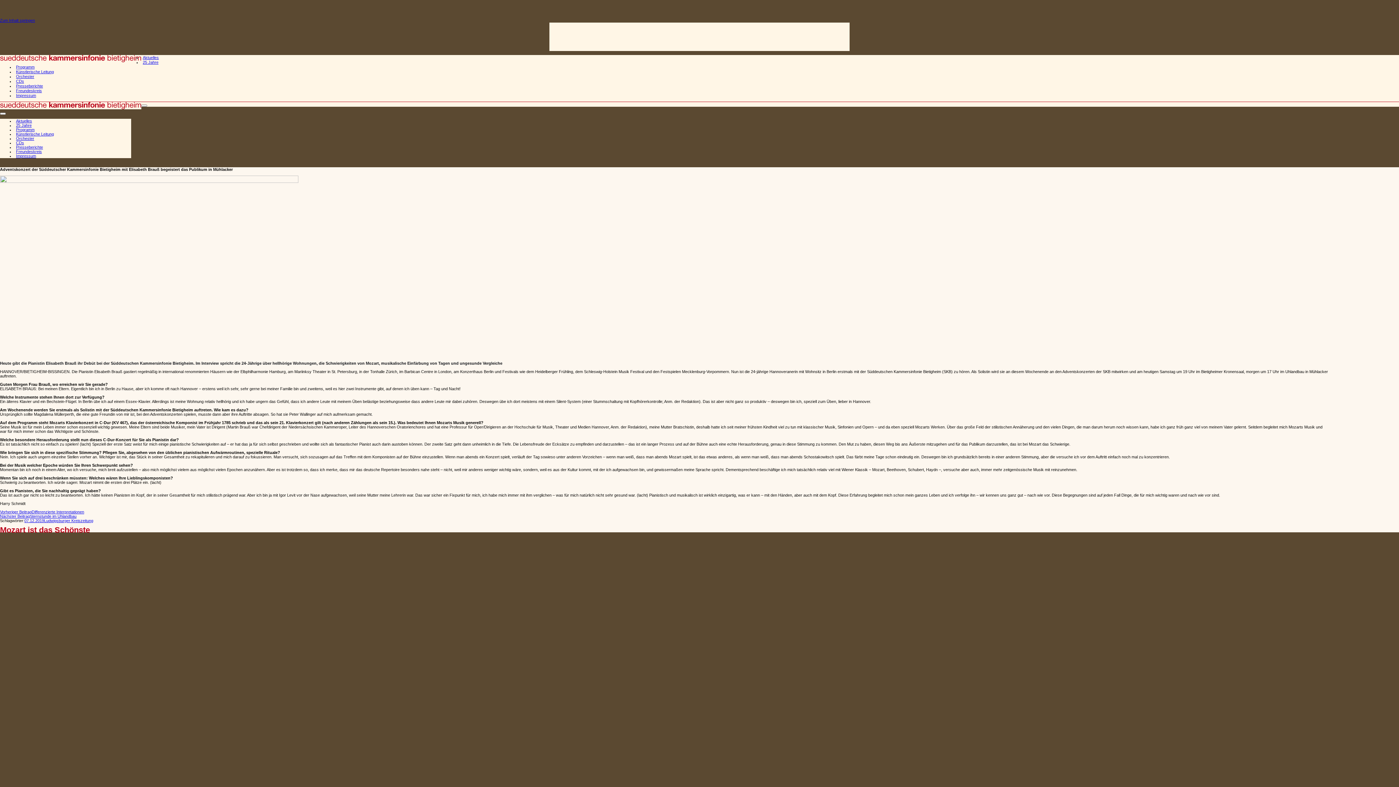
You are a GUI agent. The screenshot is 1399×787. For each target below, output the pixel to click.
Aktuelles (151, 57)
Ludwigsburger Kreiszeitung (68, 520)
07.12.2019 (34, 520)
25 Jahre (150, 62)
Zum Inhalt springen (17, 20)
